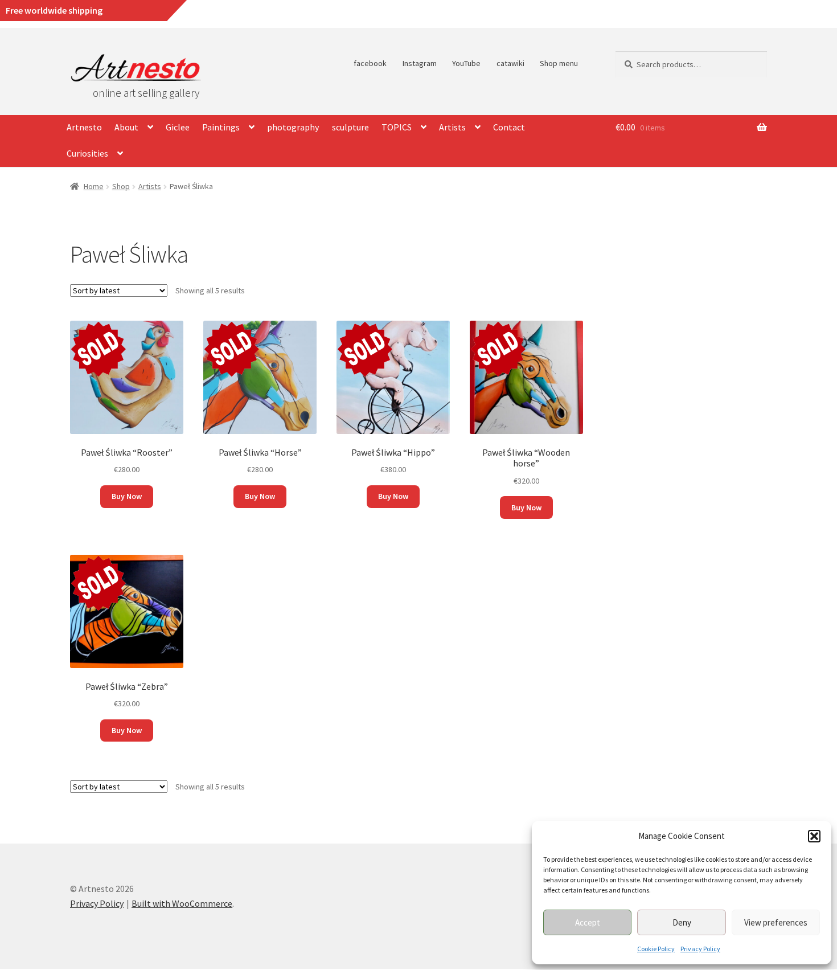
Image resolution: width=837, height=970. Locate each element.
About (126, 127)
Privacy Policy (700, 948)
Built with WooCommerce (182, 903)
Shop (121, 186)
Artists (452, 127)
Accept (587, 922)
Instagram (420, 63)
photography (293, 127)
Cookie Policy (656, 948)
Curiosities (87, 153)
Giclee (178, 127)
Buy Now (127, 496)
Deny (681, 922)
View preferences (775, 922)
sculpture (350, 127)
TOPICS (396, 127)
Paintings (221, 127)
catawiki (510, 63)
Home (94, 186)
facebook (370, 63)
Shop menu (559, 63)
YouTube (466, 63)
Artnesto (84, 127)
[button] (814, 836)
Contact (509, 127)
